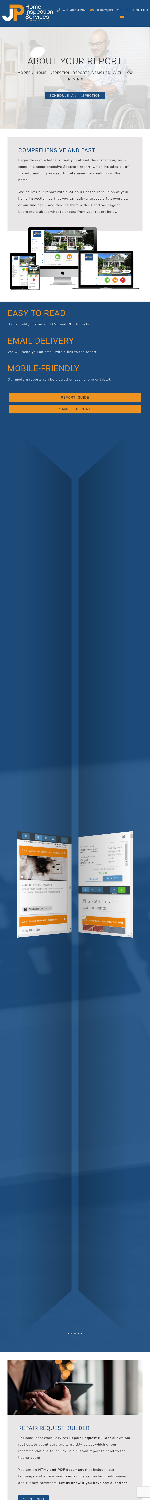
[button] (88, 16)
